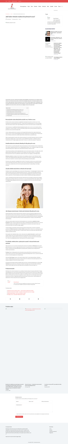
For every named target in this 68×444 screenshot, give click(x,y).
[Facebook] (10, 299)
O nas (6, 1)
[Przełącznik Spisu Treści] (27, 108)
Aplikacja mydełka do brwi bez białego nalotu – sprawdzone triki (56, 32)
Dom (32, 6)
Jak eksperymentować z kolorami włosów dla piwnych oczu (16, 113)
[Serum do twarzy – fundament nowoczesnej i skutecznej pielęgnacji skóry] (34, 345)
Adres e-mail (31, 401)
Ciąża (28, 6)
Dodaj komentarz (19, 404)
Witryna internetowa (45, 401)
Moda (39, 6)
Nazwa (17, 401)
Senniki (51, 6)
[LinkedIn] (38, 299)
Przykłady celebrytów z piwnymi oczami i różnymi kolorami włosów (17, 114)
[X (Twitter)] (19, 299)
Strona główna (23, 6)
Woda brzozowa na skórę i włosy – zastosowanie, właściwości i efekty (21, 290)
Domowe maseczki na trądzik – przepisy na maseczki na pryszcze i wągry (21, 291)
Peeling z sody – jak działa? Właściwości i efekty (16, 294)
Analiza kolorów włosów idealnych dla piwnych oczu (15, 110)
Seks (48, 6)
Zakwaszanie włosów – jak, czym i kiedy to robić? (17, 293)
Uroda (55, 6)
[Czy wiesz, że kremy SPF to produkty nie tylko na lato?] (53, 345)
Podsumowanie (9, 115)
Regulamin (19, 1)
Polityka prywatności (14, 1)
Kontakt (9, 1)
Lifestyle (44, 6)
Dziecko (35, 6)
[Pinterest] (29, 299)
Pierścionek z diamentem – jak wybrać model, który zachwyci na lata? (56, 38)
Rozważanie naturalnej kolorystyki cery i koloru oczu (15, 109)
